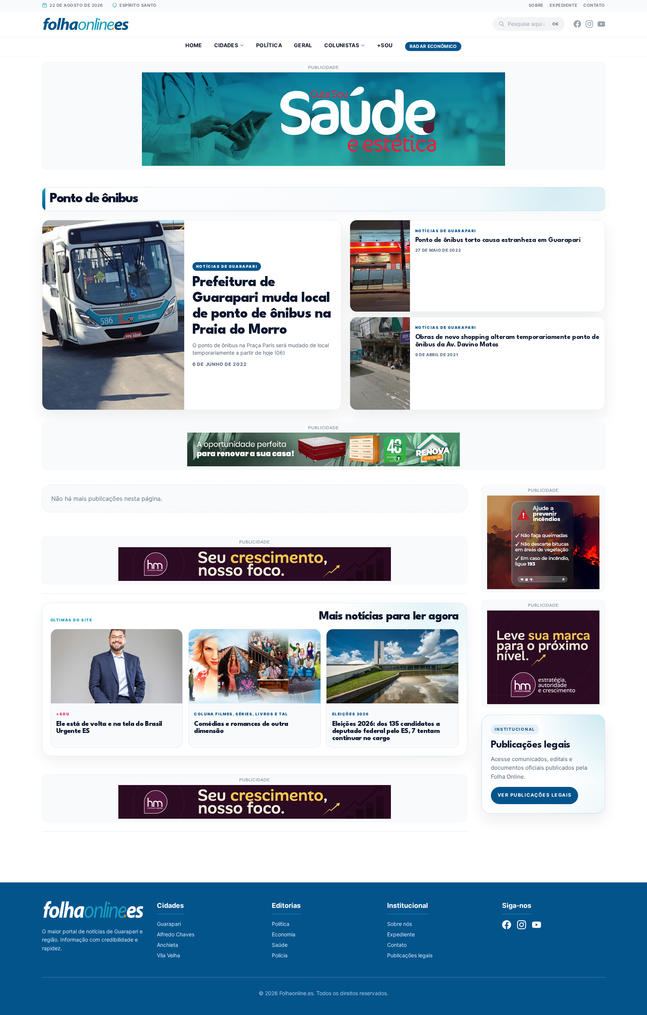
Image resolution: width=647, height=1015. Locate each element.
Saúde (280, 945)
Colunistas (341, 45)
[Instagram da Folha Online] (589, 24)
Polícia (280, 955)
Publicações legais (409, 955)
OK (555, 23)
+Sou (384, 45)
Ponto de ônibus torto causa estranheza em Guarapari (498, 240)
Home (193, 45)
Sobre (536, 5)
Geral (303, 45)
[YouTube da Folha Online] (601, 24)
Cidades (226, 45)
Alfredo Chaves (175, 934)
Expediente (564, 5)
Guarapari (169, 924)
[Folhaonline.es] (86, 24)
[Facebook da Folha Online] (577, 24)
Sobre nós (399, 924)
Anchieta (167, 945)
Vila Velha (168, 955)
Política (269, 45)
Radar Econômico (433, 46)
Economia (283, 934)
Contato (594, 5)
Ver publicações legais (535, 795)
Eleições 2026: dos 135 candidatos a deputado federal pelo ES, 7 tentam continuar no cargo (386, 731)
